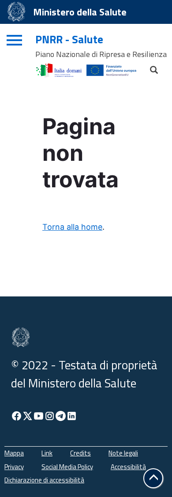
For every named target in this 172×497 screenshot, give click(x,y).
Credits (80, 453)
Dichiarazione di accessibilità (44, 480)
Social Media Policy (67, 467)
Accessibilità (128, 467)
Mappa (14, 453)
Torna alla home (72, 226)
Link (46, 453)
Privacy (14, 467)
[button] (153, 478)
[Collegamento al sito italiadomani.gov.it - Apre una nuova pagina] (60, 68)
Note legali (123, 453)
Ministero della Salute (80, 11)
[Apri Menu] (13, 37)
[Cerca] (150, 67)
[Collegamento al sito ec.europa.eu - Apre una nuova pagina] (116, 68)
